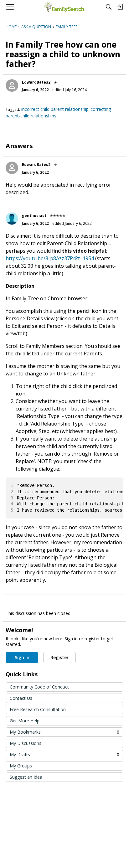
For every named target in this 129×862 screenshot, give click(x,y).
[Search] (108, 7)
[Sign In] (120, 7)
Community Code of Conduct (39, 687)
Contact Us (21, 698)
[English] (64, 7)
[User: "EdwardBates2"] (12, 85)
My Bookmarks (64, 732)
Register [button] (59, 657)
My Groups (21, 766)
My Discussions (25, 743)
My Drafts (64, 754)
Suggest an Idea (26, 777)
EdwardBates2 (36, 82)
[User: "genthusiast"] (12, 218)
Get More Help (24, 721)
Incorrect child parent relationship (55, 109)
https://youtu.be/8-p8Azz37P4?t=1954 (50, 258)
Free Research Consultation (38, 709)
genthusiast (34, 215)
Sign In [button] (22, 657)
